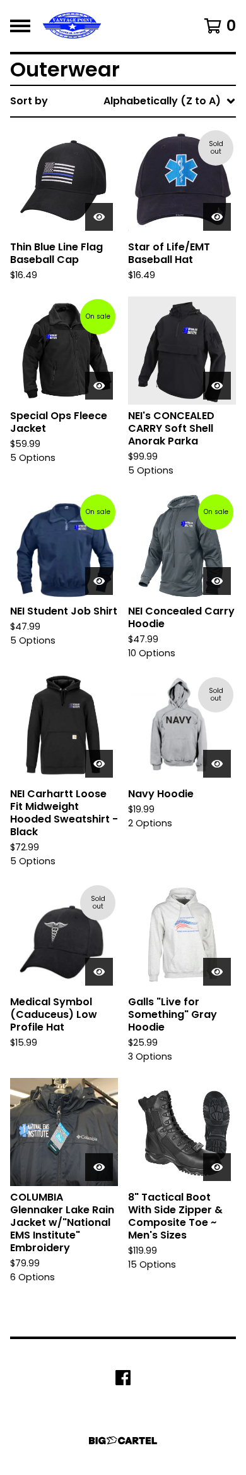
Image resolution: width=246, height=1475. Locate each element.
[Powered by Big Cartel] (123, 1440)
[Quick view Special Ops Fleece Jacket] (99, 386)
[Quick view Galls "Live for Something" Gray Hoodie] (217, 972)
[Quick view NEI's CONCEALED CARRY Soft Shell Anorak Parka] (217, 386)
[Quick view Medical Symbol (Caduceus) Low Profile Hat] (99, 972)
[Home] (71, 26)
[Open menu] (20, 26)
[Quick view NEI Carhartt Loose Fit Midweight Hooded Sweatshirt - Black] (99, 764)
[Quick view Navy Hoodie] (217, 764)
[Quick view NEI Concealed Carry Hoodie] (217, 581)
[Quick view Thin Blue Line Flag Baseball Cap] (99, 217)
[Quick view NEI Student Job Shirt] (99, 581)
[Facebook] (123, 1377)
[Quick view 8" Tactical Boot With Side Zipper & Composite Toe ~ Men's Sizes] (217, 1167)
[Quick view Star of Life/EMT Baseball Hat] (217, 217)
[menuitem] (123, 101)
